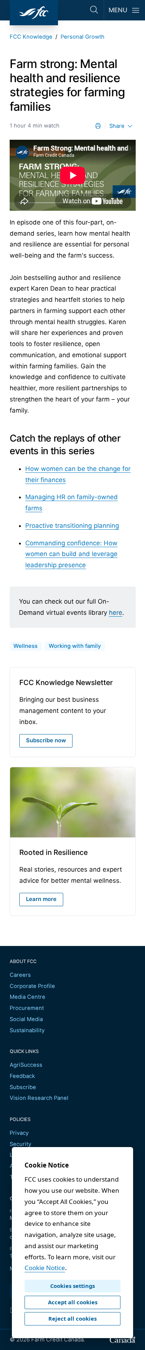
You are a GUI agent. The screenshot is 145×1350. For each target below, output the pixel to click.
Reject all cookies (72, 1318)
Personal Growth (82, 36)
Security (20, 1144)
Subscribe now (46, 740)
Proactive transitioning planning (72, 525)
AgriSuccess (26, 1065)
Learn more (41, 899)
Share (117, 126)
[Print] (98, 126)
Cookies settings (72, 1285)
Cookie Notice (45, 1267)
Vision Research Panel (39, 1098)
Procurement (27, 1008)
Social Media (26, 1019)
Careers (20, 975)
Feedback (22, 1076)
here (115, 612)
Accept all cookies (72, 1302)
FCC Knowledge (31, 36)
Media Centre (27, 997)
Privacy (19, 1133)
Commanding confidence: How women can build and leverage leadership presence (71, 554)
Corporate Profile (32, 986)
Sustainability (27, 1030)
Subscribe (23, 1087)
